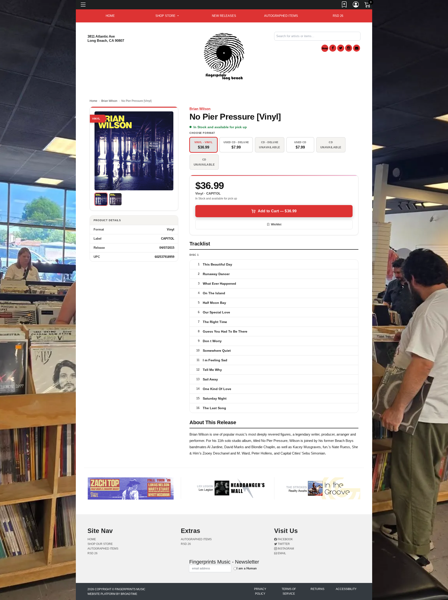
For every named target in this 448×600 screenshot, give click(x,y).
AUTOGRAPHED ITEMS (281, 16)
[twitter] (341, 48)
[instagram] (349, 48)
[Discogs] (325, 48)
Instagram (285, 548)
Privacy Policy (260, 591)
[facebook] (333, 48)
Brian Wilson (109, 101)
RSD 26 (338, 16)
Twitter (283, 544)
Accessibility (346, 589)
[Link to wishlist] (344, 5)
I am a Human (247, 568)
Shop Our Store (100, 544)
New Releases (224, 16)
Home (93, 101)
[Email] (356, 48)
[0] (367, 5)
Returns (317, 589)
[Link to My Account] (356, 5)
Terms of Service (289, 591)
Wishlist (276, 224)
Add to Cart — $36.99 (277, 211)
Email (281, 553)
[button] (167, 16)
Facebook (285, 539)
